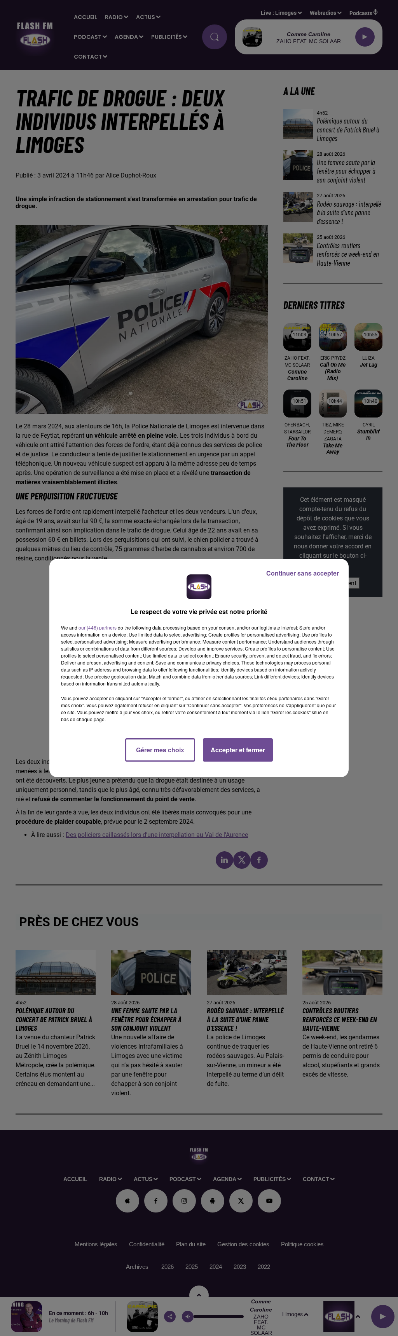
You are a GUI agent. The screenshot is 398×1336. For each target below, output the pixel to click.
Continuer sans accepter (302, 573)
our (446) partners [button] (98, 627)
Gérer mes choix (160, 749)
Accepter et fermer (238, 749)
